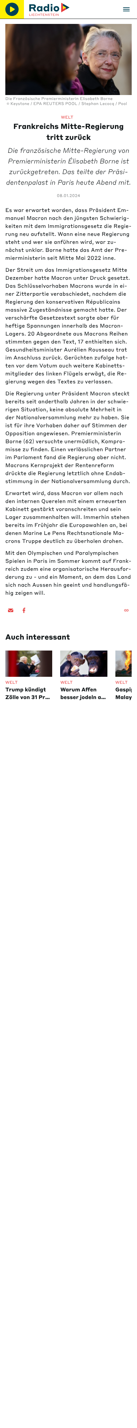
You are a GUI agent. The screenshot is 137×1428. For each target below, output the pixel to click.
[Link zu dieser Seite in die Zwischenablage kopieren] (126, 610)
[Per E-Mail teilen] (10, 610)
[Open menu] (126, 9)
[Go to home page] (49, 9)
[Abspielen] (12, 9)
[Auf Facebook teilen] (24, 610)
